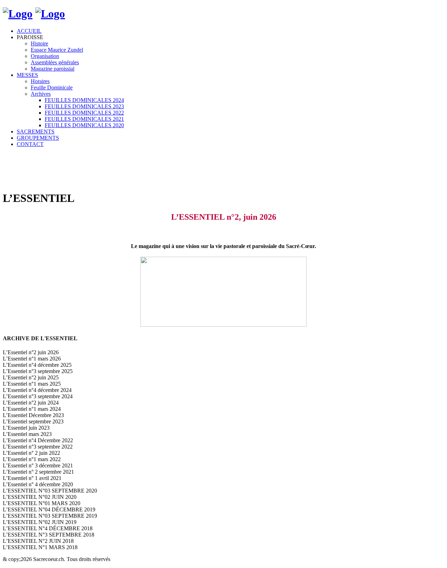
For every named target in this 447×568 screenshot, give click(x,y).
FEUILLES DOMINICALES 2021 (84, 119)
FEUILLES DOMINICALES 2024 (84, 100)
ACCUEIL (29, 31)
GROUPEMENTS (38, 138)
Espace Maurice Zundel (57, 50)
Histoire (39, 43)
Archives (41, 94)
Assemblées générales (55, 62)
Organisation (45, 56)
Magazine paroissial (52, 69)
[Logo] (17, 13)
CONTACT (30, 144)
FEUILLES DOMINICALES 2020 (84, 125)
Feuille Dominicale (52, 87)
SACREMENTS (35, 131)
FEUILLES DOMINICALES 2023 (84, 106)
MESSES (27, 75)
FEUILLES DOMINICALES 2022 (84, 113)
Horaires (40, 81)
